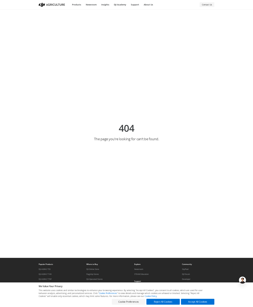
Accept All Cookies (197, 301)
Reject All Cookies (163, 301)
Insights (105, 4)
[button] (126, 132)
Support (135, 4)
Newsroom (91, 4)
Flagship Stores (92, 274)
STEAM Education (141, 274)
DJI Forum (186, 274)
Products (76, 4)
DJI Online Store (92, 269)
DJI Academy (120, 4)
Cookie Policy (151, 296)
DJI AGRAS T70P (45, 279)
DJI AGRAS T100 (45, 274)
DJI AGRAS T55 (45, 269)
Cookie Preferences (108, 293)
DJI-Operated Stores (94, 279)
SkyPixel (185, 269)
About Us (148, 4)
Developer (186, 279)
